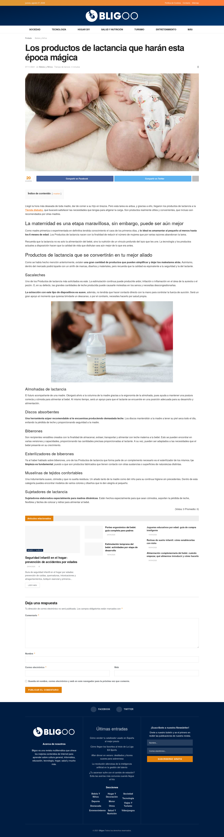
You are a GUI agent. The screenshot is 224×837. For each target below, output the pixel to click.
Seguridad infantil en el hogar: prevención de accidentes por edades (51, 559)
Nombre (30, 653)
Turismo (139, 29)
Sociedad (34, 29)
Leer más (32, 585)
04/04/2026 (152, 560)
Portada (28, 38)
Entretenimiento (166, 29)
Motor (112, 801)
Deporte (96, 801)
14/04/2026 (152, 534)
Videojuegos (128, 810)
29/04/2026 (31, 566)
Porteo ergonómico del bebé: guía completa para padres (120, 529)
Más (190, 29)
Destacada (95, 805)
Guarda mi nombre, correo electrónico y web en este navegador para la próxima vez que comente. (79, 681)
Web (116, 667)
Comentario (32, 615)
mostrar (56, 193)
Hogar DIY (84, 29)
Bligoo (102, 830)
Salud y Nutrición (112, 29)
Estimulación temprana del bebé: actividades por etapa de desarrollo (121, 547)
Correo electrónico (36, 667)
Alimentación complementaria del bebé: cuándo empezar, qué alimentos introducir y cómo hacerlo (173, 554)
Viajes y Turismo (128, 804)
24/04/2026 (111, 534)
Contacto (186, 3)
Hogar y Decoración (112, 795)
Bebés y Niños (41, 38)
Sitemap (195, 3)
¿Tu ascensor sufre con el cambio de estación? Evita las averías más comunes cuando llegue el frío (112, 776)
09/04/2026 (152, 547)
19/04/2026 (111, 554)
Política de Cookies (173, 3)
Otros (112, 805)
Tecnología (59, 29)
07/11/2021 (30, 66)
